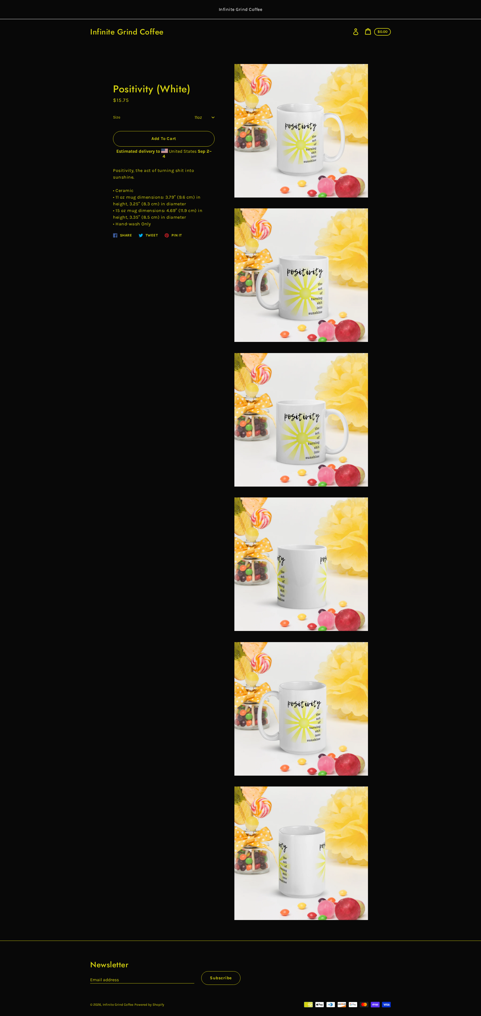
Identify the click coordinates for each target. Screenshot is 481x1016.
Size (116, 117)
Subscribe (221, 977)
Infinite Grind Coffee (127, 32)
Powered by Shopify (149, 1005)
